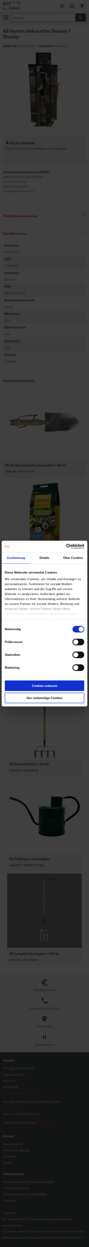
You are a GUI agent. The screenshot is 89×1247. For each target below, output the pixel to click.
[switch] (78, 642)
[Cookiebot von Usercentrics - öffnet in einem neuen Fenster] (66, 546)
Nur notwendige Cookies (45, 698)
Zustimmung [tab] (16, 558)
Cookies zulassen (44, 685)
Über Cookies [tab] (73, 558)
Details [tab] (45, 558)
